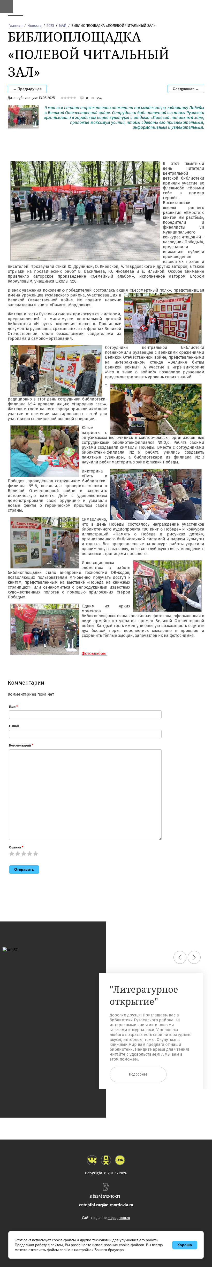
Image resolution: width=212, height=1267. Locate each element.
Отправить (24, 869)
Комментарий (21, 745)
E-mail (14, 726)
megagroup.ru (119, 1218)
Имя (13, 707)
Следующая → (186, 89)
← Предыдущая (27, 89)
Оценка (16, 847)
